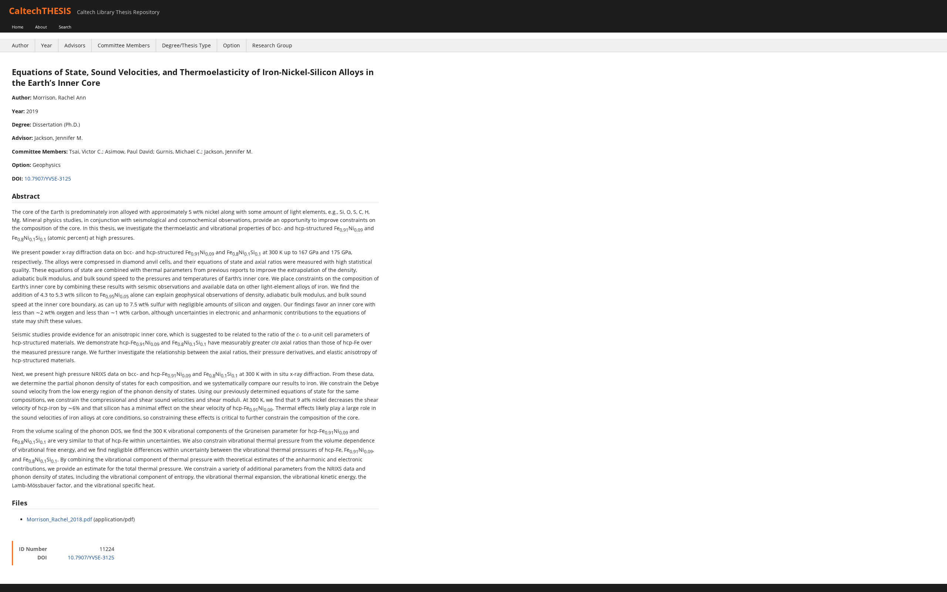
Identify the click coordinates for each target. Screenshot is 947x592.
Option (231, 45)
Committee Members (124, 45)
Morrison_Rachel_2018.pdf (59, 519)
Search (65, 27)
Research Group (272, 45)
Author (20, 45)
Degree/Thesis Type (186, 45)
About (41, 27)
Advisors (74, 45)
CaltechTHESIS (40, 10)
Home (17, 27)
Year (46, 45)
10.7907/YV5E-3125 (47, 178)
